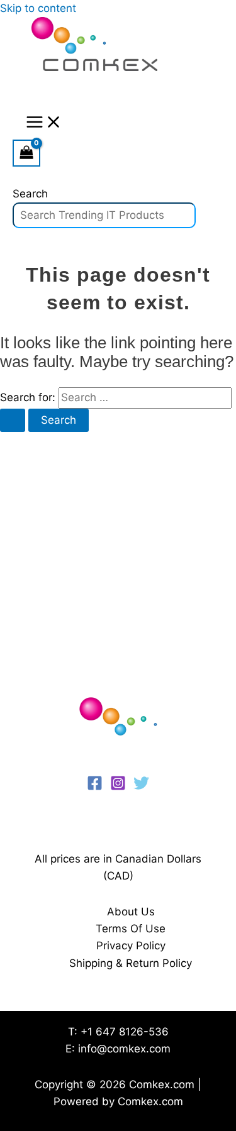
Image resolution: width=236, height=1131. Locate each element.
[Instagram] (118, 787)
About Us (131, 911)
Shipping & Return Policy (130, 963)
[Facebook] (95, 787)
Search (30, 193)
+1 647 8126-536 (125, 1031)
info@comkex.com (124, 1048)
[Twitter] (141, 787)
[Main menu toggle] (44, 123)
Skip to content (38, 8)
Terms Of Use (131, 928)
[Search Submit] (12, 420)
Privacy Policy (131, 945)
